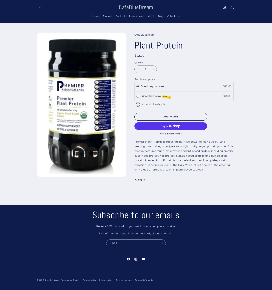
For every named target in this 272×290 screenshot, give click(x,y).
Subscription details (153, 104)
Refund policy (89, 280)
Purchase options (145, 79)
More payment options (171, 134)
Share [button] (141, 180)
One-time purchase (152, 86)
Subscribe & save (155, 96)
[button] (40, 7)
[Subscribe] (162, 243)
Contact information (144, 280)
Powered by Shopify (70, 280)
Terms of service (124, 280)
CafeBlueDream (52, 280)
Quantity (139, 63)
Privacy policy (106, 280)
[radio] (137, 86)
